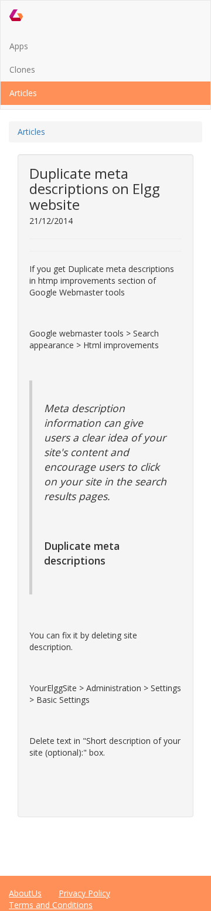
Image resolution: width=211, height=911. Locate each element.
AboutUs (25, 893)
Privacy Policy (84, 893)
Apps (18, 46)
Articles (23, 92)
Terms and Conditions (51, 904)
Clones (22, 69)
